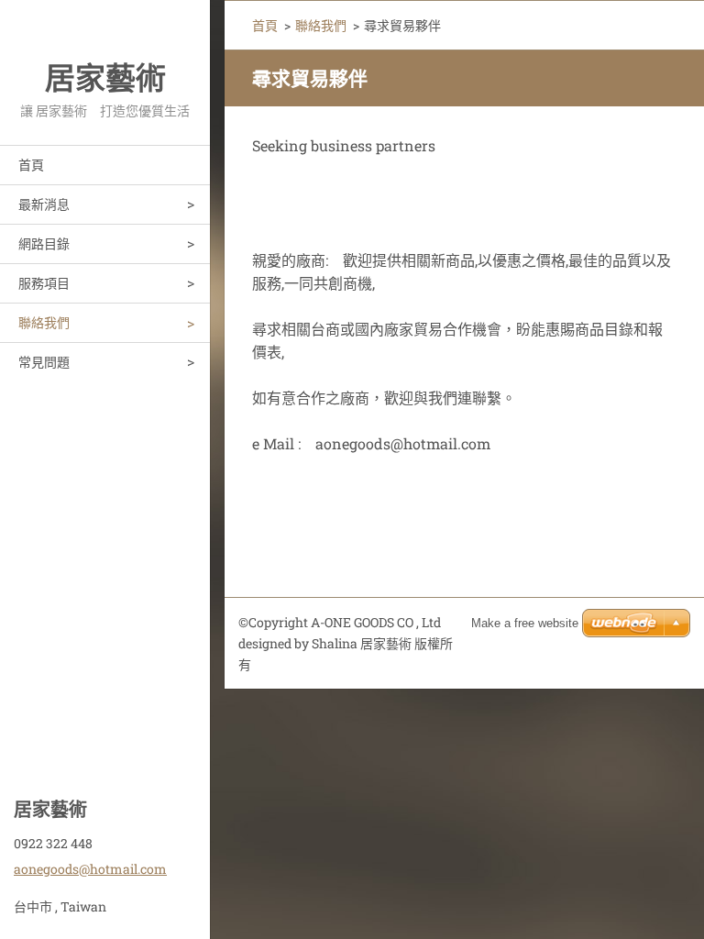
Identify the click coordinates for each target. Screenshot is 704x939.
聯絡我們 (44, 322)
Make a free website (524, 623)
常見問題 (44, 361)
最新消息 (44, 204)
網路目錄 (44, 243)
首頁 (31, 164)
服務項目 (44, 283)
